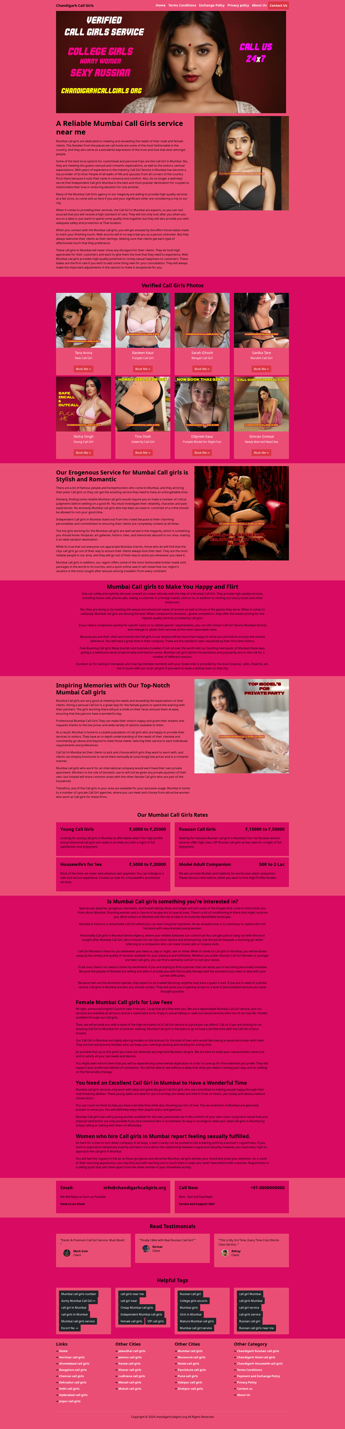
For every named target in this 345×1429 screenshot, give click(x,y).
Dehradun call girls (71, 1382)
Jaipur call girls (68, 1401)
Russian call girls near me (256, 1328)
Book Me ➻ (83, 369)
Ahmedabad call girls (72, 1364)
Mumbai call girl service (196, 1328)
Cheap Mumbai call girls (137, 1308)
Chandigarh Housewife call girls (258, 1364)
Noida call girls (187, 1364)
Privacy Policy (245, 1382)
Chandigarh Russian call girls (256, 1351)
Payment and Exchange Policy (257, 1376)
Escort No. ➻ (69, 1328)
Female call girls (131, 1321)
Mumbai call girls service (78, 1321)
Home (160, 5)
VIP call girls (156, 1321)
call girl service (249, 1308)
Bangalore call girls (71, 1370)
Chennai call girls (70, 1376)
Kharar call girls (128, 1370)
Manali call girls (128, 1382)
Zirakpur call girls (189, 1389)
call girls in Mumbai (74, 1314)
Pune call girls (186, 1376)
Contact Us (278, 5)
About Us (259, 5)
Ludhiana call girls (130, 1376)
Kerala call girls (128, 1364)
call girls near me (132, 1294)
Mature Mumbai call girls (197, 1321)
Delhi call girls (67, 1389)
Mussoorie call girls (190, 1357)
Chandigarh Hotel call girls (254, 1357)
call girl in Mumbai (73, 1308)
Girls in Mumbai (190, 1314)
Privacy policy (238, 5)
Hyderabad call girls (72, 1395)
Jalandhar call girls (130, 1351)
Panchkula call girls (190, 1370)
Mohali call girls (128, 1389)
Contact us (243, 1389)
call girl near (129, 1301)
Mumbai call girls (189, 1351)
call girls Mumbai (250, 1301)
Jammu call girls (128, 1357)
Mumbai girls (189, 1308)
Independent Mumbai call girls (141, 1314)
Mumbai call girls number (78, 1294)
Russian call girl (190, 1294)
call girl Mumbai (250, 1294)
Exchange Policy (212, 5)
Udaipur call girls (188, 1382)
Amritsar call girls (70, 1357)
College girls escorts (193, 1301)
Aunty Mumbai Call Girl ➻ (78, 1301)
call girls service (250, 1314)
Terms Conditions (182, 5)
